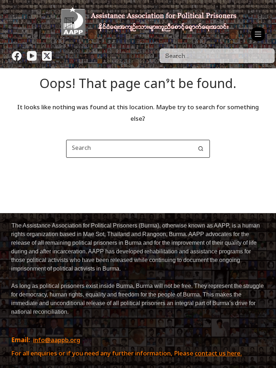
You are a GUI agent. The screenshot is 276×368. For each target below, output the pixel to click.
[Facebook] (17, 56)
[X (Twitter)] (47, 56)
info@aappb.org (56, 341)
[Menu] (258, 34)
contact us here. (218, 354)
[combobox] (129, 149)
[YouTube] (32, 56)
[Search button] (201, 148)
